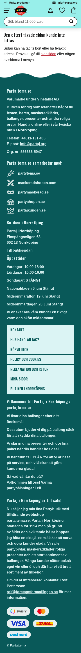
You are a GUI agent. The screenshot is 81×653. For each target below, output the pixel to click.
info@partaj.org (67, 2)
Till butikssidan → (22, 250)
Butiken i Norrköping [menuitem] (27, 388)
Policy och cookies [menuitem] (25, 359)
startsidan (48, 54)
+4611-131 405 (33, 138)
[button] (6, 10)
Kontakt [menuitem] (17, 329)
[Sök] (71, 21)
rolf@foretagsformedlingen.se (32, 592)
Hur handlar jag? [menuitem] (24, 339)
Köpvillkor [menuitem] (19, 349)
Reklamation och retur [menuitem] (29, 369)
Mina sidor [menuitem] (19, 379)
